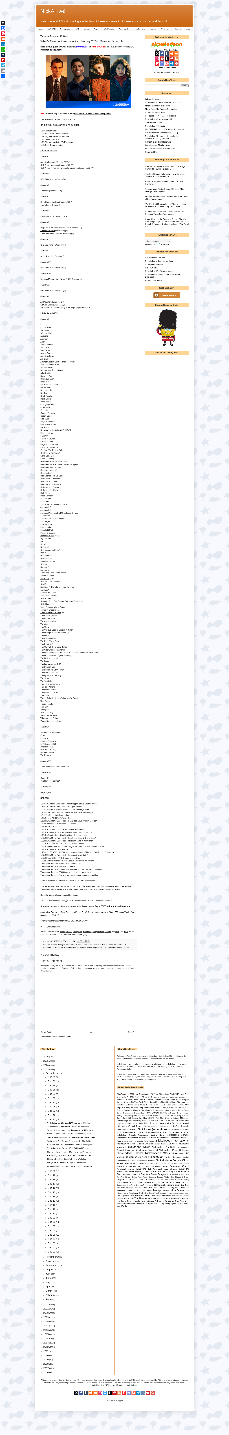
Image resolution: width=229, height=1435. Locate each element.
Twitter (62, 931)
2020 (46, 1313)
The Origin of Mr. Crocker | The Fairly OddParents (68, 1148)
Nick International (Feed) (133, 1123)
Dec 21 (52, 1119)
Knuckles (143, 1118)
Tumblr (108, 931)
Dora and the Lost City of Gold (53, 430)
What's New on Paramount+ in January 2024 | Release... (71, 1130)
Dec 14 (52, 1196)
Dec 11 (52, 1209)
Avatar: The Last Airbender (139, 1099)
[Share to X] (83, 941)
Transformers (139, 1201)
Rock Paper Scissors (147, 1177)
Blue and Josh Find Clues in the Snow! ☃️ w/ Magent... (70, 1145)
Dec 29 (52, 1085)
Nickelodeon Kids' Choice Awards (159, 271)
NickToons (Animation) (152, 1129)
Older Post (132, 1032)
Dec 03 (52, 1243)
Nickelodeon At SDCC (179, 1132)
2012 (46, 1347)
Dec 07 (52, 1226)
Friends (158, 1108)
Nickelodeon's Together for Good (159, 261)
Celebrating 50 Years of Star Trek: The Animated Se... (69, 1155)
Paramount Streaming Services (67, 947)
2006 (46, 1372)
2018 (46, 1321)
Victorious (150, 1201)
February (51, 1295)
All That (130, 1097)
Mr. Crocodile (134, 1121)
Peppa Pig (127, 1174)
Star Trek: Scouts (140, 1188)
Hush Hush (145, 1115)
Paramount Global (179, 1166)
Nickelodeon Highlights (56, 945)
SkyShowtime (122, 1182)
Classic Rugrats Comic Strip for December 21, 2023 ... (70, 1134)
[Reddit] (3, 39)
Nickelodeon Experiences (127, 1138)
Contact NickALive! (153, 122)
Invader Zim (167, 1115)
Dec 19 (52, 1175)
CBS (163, 1105)
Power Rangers (158, 1174)
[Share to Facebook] (86, 941)
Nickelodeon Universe (126, 1161)
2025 (46, 1061)
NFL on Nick (169, 1121)
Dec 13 (52, 1200)
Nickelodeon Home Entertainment (154, 1138)
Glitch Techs (177, 1110)
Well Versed (109, 29)
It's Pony (177, 1115)
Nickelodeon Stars (157, 1153)
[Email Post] (74, 941)
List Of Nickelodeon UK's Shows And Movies (164, 129)
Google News (98, 931)
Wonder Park (141, 1204)
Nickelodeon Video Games (130, 1163)
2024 (46, 1065)
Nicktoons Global (181, 1163)
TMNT (77, 29)
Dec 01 (52, 1251)
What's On (165, 29)
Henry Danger (152, 1113)
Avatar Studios (166, 1097)
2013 (46, 1342)
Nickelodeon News (90, 945)
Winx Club (184, 1201)
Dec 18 (52, 1179)
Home (89, 1032)
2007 (46, 1368)
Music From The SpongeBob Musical (161, 109)
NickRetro (121, 1129)
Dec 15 (52, 1192)
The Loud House (47, 230)
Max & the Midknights (169, 1118)
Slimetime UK (149, 1182)
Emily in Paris (132, 1108)
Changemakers (51, 131)
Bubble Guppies (153, 1105)
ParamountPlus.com (50, 50)
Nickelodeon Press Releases (174, 1150)
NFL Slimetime (157, 1121)
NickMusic (184, 1126)
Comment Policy (152, 152)
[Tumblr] (3, 54)
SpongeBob (65, 29)
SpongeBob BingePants (126, 1185)
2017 (46, 1325)
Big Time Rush (137, 1102)
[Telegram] (3, 65)
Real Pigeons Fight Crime (180, 1174)
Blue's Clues (139, 1105)
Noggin (129, 1166)
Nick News (136, 1126)
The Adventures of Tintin (50, 613)
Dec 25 (52, 1102)
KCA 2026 (51, 29)
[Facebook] (3, 28)
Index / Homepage (153, 99)
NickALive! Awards (149, 1126)
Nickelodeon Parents (154, 264)
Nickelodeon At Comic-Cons (134, 1132)
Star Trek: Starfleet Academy (161, 1188)
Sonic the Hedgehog (165, 1182)
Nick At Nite (179, 1121)
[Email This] (78, 941)
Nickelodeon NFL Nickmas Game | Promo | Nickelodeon (70, 1166)
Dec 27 (52, 1094)
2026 (46, 1056)
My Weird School (144, 1121)
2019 (46, 1317)
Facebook (87, 931)
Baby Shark (175, 1099)
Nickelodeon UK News (136, 1157)
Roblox (134, 1177)
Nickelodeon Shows (105, 945)
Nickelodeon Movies (74, 945)
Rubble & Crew (182, 1177)
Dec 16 (52, 1188)
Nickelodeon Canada (126, 1135)
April (48, 1286)
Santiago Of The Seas (158, 1180)
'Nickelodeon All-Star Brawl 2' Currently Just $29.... (68, 1123)
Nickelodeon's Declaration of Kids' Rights (163, 102)
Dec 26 (52, 1098)
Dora (41, 29)
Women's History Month (126, 1204)
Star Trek (184, 1185)
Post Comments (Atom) (62, 1036)
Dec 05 (52, 1234)
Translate (165, 244)
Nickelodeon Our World (155, 258)
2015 (46, 1334)
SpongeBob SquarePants (166, 1185)
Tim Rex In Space (125, 1201)
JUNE (47, 139)
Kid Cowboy (133, 1118)
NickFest (176, 1126)
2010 (46, 1355)
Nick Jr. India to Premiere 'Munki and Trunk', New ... (69, 1152)
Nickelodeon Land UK (165, 1144)
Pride (169, 1174)
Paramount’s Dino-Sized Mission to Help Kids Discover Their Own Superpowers (164, 213)
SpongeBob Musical (144, 1185)
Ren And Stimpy (124, 1177)
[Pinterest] (3, 33)
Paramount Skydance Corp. (137, 1172)
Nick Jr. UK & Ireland (178, 1123)
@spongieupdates (52, 926)
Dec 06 (52, 1230)
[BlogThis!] (81, 941)
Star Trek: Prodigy (125, 1188)
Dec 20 (52, 1171)
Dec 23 (52, 1111)
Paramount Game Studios (156, 1166)
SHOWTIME (130, 1180)
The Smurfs (129, 1198)
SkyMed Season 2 (53, 136)
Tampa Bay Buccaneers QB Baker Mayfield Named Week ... (72, 1137)
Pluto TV (177, 29)
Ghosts (168, 1110)
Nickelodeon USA (121, 945)
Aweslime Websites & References (160, 148)
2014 (46, 1338)
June (48, 1278)
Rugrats (153, 29)
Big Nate (127, 1102)
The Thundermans (143, 1198)
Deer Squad (172, 1105)
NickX (169, 1129)
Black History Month (152, 1102)
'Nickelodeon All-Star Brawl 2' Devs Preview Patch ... (69, 1127)
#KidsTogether (123, 1094)
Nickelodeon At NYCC (158, 1132)
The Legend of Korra (125, 1196)
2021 (46, 1308)
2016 (46, 1330)
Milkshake (184, 1118)
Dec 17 (52, 1183)
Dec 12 (52, 1205)
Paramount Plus (47, 947)
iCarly (124, 1206)
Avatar (87, 29)
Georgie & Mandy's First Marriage (138, 1110)
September (52, 1265)
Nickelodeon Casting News (151, 1135)
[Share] (3, 76)
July (48, 1273)
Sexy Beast (50, 145)
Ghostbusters (158, 1110)
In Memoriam (156, 1115)
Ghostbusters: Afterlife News (157, 145)
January (50, 1299)
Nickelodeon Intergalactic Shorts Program (140, 1141)
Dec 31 (52, 1077)
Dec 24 (52, 1106)
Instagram (77, 931)
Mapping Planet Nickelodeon (157, 106)
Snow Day (44, 578)
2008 (46, 1364)
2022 (46, 1304)
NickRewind (131, 1129)
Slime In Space (135, 1182)
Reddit (69, 931)
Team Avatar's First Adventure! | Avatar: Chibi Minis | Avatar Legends (164, 190)
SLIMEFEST (142, 1180)
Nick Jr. (148, 1123)
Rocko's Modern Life (165, 1177)
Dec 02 (52, 1247)
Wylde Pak (152, 1204)
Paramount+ (123, 29)
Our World (138, 1166)
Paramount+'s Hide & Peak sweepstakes (92, 114)
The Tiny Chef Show (161, 1198)
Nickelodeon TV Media (155, 126)
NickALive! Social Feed (155, 112)
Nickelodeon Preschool (146, 1150)
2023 (46, 1069)
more (126, 931)
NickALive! (52, 11)
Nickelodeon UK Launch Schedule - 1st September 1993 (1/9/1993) (162, 137)
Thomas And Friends (180, 1198)
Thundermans (139, 29)
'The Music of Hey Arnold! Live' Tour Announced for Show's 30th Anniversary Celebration (165, 205)
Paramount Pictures (125, 1169)
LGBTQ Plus (153, 1118)
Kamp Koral (122, 1118)
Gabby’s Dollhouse (169, 1108)
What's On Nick (123, 947)
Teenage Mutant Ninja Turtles (52, 279)
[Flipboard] (3, 60)
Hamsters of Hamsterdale (133, 1113)
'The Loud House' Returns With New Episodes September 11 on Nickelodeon (165, 175)
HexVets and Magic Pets (170, 1113)
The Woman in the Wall (55, 142)
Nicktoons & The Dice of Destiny (159, 1164)
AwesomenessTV (162, 1099)
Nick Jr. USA (124, 1126)
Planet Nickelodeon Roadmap (158, 142)
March (49, 1291)
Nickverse (120, 1166)
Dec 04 (52, 1239)
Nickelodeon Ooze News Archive (159, 119)
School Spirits (174, 1180)
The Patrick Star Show (161, 1196)
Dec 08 (52, 1222)
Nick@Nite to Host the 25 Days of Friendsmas (66, 1163)
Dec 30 (52, 1081)
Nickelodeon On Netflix (164, 1147)
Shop (188, 29)
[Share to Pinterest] (88, 941)
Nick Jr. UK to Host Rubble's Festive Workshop (66, 1159)
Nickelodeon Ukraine (181, 1157)
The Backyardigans (146, 1193)
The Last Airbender (48, 664)
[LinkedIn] (3, 44)
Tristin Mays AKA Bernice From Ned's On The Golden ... (70, 1141)
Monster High (122, 1121)
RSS (117, 931)
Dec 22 (52, 1115)
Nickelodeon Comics (177, 1135)
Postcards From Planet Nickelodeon (160, 116)
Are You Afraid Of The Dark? (147, 1097)
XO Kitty (161, 1204)
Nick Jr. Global (151, 268)
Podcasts (145, 1174)
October (50, 1261)
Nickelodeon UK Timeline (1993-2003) (161, 133)
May (48, 1282)
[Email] (3, 70)
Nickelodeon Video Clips (172, 1160)
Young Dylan (170, 1204)
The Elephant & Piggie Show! (179, 1193)
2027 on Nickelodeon (160, 1094)
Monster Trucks (47, 536)
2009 (46, 1359)
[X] (3, 23)
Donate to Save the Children (167, 73)
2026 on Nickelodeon (139, 1094)
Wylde (97, 29)
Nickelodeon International (172, 1140)
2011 (46, 1351)
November (51, 1257)
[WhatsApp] (3, 49)
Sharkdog (185, 1180)
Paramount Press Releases (165, 1169)
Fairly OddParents (146, 1108)
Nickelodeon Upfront (146, 1161)
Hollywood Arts (135, 1116)
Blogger (119, 1401)
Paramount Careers (153, 280)
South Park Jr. (182, 1182)
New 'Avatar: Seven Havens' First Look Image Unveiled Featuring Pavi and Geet (165, 167)
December (51, 1073)
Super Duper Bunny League (139, 1190)
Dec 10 (52, 1213)
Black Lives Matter (169, 1102)
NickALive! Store (164, 1126)
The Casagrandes (161, 1193)
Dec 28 (52, 1089)
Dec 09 (52, 1217)
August (50, 1269)
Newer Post (46, 1032)
